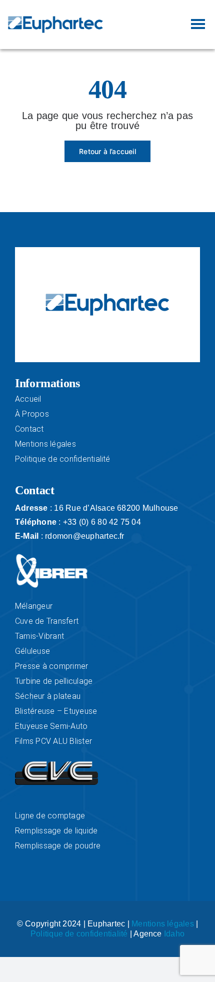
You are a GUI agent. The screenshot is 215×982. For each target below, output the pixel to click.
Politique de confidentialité (79, 933)
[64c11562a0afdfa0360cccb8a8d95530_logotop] (56, 765)
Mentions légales (163, 923)
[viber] (51, 557)
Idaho (174, 933)
